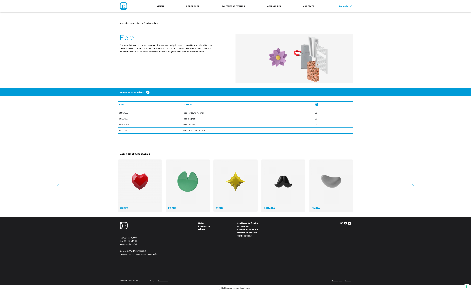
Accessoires (274, 6)
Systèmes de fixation (233, 6)
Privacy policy (337, 281)
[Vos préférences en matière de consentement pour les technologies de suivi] (466, 286)
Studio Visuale (163, 281)
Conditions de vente (247, 229)
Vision (160, 6)
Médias (201, 229)
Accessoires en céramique (141, 23)
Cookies (348, 281)
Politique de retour (247, 232)
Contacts (308, 6)
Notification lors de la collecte (235, 288)
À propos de (192, 6)
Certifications (244, 235)
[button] (58, 186)
